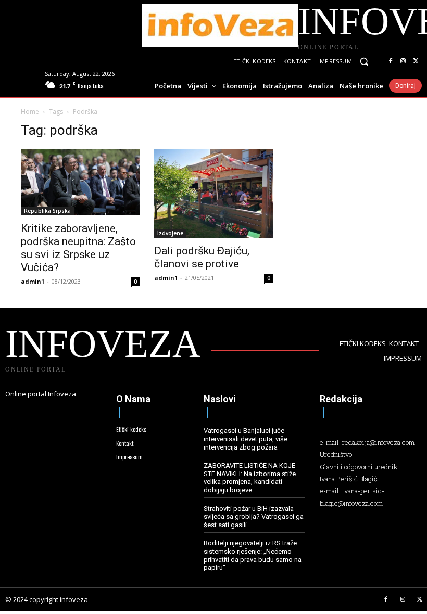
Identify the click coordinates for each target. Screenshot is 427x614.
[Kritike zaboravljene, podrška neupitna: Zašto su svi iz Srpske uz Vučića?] (80, 182)
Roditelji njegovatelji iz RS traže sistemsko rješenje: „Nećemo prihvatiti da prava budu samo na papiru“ (253, 555)
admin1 (32, 281)
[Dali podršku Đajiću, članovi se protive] (213, 193)
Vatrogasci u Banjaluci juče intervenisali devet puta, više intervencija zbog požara (245, 439)
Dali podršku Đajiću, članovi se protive (201, 257)
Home (30, 111)
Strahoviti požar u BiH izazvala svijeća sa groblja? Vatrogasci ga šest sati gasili (254, 517)
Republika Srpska (47, 210)
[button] (364, 61)
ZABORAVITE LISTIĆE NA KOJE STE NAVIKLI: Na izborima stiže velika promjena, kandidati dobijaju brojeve (250, 478)
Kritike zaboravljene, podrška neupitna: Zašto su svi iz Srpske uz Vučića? (78, 248)
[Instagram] (403, 61)
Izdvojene (170, 233)
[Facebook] (390, 61)
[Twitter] (415, 61)
